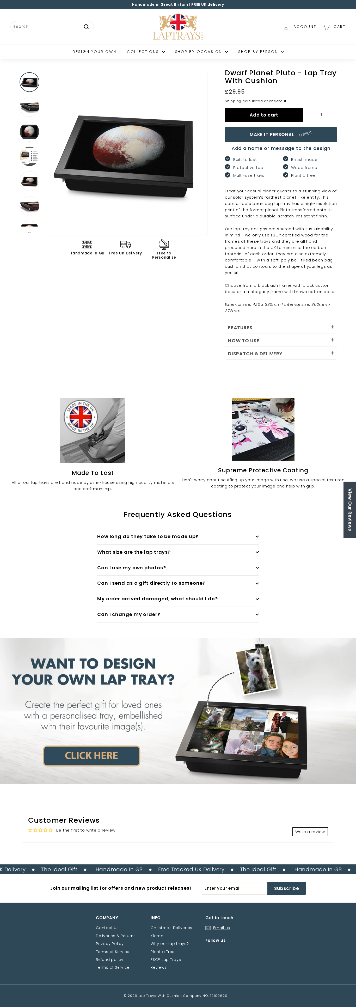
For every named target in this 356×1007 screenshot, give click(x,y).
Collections (144, 51)
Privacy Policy (110, 943)
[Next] (29, 231)
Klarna (157, 935)
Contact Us (107, 927)
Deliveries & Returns (116, 935)
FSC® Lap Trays (166, 959)
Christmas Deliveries (171, 927)
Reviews (159, 967)
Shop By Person (259, 51)
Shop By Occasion (199, 51)
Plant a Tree (163, 951)
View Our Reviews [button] (350, 509)
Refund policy (110, 959)
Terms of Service (113, 951)
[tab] (281, 326)
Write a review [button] (310, 831)
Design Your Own (94, 51)
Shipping (233, 101)
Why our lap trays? (170, 943)
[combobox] (52, 26)
